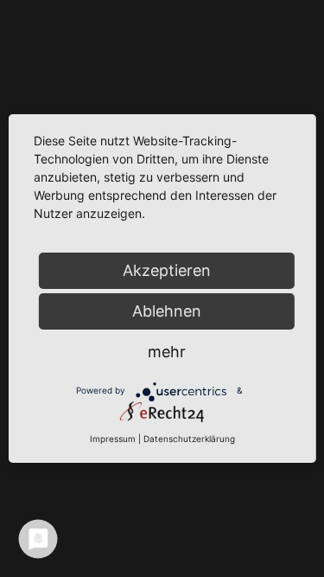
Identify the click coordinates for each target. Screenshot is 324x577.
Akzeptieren (167, 270)
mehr (167, 352)
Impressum (113, 438)
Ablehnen (166, 311)
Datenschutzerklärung (189, 438)
